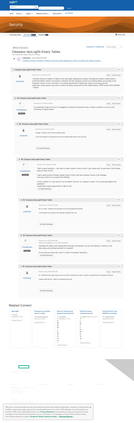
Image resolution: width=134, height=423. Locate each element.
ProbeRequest (21, 110)
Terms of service (45, 402)
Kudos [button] (118, 69)
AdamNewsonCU (109, 316)
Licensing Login (73, 399)
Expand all (90, 47)
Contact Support (73, 390)
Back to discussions (21, 48)
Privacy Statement (47, 412)
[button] (90, 407)
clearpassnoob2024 (42, 316)
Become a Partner (102, 390)
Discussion (29, 35)
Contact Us (43, 393)
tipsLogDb (15, 311)
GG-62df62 (62, 316)
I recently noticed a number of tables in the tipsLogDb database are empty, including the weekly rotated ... (62, 61)
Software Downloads (74, 396)
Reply (108, 75)
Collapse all (99, 47)
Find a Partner (100, 387)
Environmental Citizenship (48, 396)
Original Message (43, 148)
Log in (69, 8)
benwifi (84, 316)
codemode (20, 81)
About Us (42, 387)
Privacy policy (44, 399)
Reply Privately (116, 75)
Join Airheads (69, 13)
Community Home (15, 35)
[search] (36, 7)
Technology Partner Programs (105, 396)
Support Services (73, 387)
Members (43, 35)
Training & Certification (75, 393)
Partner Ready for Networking (105, 393)
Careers (42, 390)
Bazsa (15, 314)
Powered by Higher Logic (95, 419)
